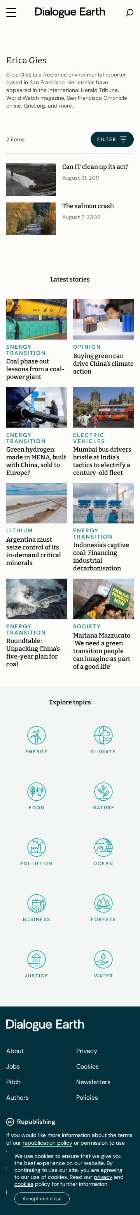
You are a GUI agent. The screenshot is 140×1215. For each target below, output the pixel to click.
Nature (104, 808)
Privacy (86, 1051)
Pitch (13, 1082)
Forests (103, 919)
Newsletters (93, 1082)
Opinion (87, 346)
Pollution (36, 863)
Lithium (19, 530)
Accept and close (42, 1199)
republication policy (47, 1142)
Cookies (87, 1066)
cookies (23, 1183)
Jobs (13, 1066)
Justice (37, 976)
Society (87, 626)
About (15, 1051)
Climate (103, 752)
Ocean (103, 863)
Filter (106, 139)
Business (37, 919)
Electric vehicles (89, 438)
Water (103, 976)
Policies (87, 1097)
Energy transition (26, 349)
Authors (17, 1097)
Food (37, 808)
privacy (103, 1176)
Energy (36, 752)
